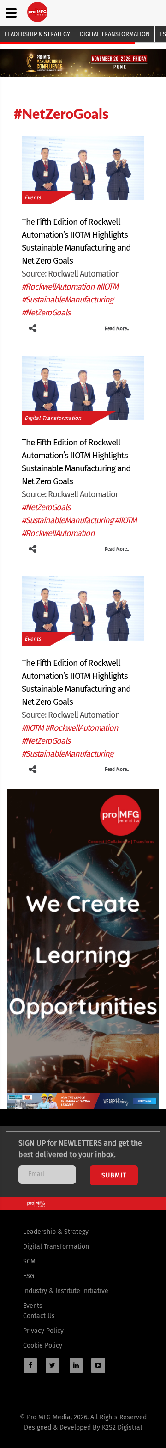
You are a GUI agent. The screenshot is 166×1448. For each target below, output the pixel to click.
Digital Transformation (52, 418)
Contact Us (39, 1316)
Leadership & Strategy (56, 1232)
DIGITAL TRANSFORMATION (115, 34)
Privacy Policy (43, 1331)
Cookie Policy (42, 1345)
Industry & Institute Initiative (65, 1291)
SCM (29, 1261)
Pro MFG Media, (49, 1417)
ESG (28, 1276)
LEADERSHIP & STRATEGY (37, 34)
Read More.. (117, 329)
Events (32, 197)
